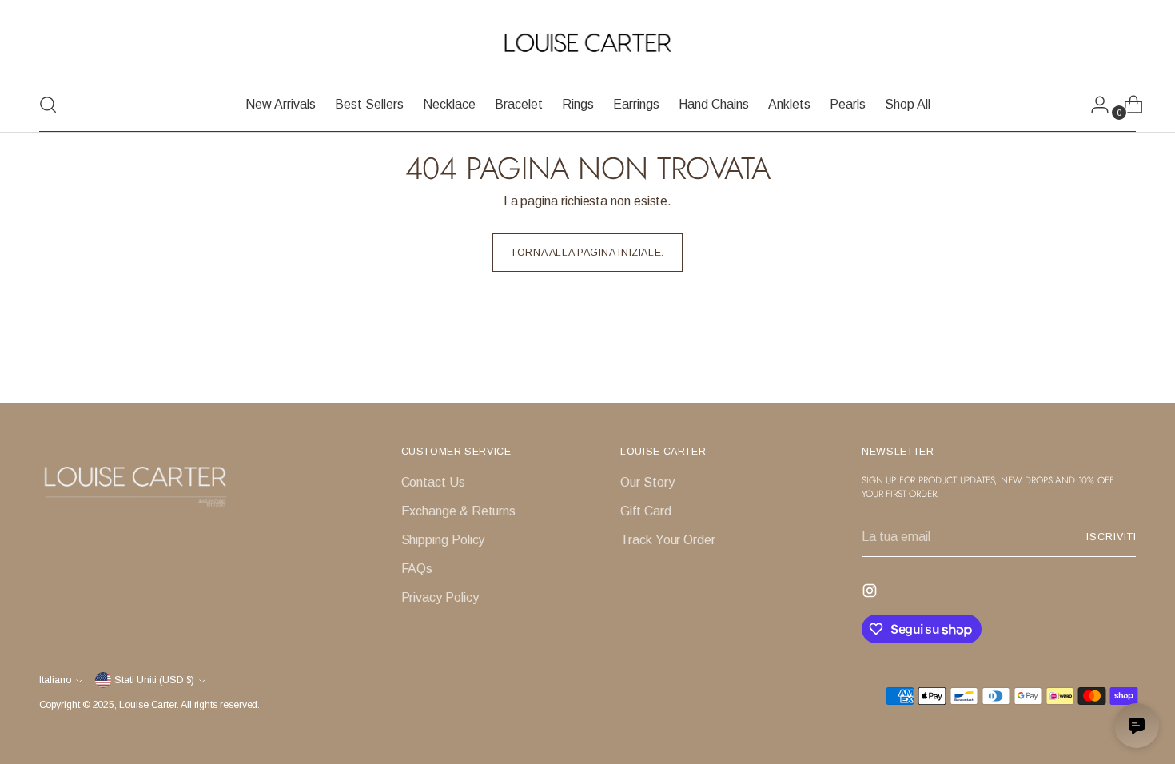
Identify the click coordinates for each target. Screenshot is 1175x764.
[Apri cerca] (48, 105)
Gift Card (645, 511)
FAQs (417, 568)
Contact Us (433, 482)
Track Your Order (667, 540)
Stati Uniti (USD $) (154, 680)
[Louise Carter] (587, 44)
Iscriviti (1111, 537)
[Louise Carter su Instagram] (871, 593)
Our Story (647, 482)
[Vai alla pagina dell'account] (1093, 105)
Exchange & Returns (458, 511)
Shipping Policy (443, 540)
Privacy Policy (440, 597)
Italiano (55, 680)
